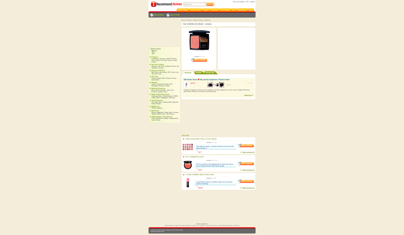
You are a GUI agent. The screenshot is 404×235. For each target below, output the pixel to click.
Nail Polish (155, 72)
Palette (167, 86)
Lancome (162, 58)
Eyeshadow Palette (163, 84)
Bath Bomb (159, 118)
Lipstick (154, 84)
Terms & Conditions (239, 1)
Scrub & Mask (156, 120)
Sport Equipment (157, 100)
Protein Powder (156, 103)
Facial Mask (155, 80)
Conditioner (168, 66)
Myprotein (175, 102)
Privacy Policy (179, 230)
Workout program (157, 108)
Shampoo (154, 66)
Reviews (189, 20)
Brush (174, 66)
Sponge (160, 92)
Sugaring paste (173, 118)
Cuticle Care (175, 72)
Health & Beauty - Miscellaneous (162, 117)
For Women (155, 58)
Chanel (157, 60)
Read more (248, 95)
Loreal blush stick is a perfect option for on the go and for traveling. (214, 183)
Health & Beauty (198, 20)
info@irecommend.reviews (157, 231)
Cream (153, 78)
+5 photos (228, 84)
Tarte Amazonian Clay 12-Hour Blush (201, 139)
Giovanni (160, 68)
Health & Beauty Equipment (160, 94)
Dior (153, 53)
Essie (159, 74)
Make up (188, 225)
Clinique (158, 78)
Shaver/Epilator (167, 96)
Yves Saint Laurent (166, 60)
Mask (163, 78)
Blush (153, 52)
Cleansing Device (157, 96)
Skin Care (155, 76)
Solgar (166, 112)
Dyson (158, 97)
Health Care (155, 111)
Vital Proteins (170, 114)
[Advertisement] (164, 34)
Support (252, 1)
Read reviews (159, 15)
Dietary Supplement (157, 112)
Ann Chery (155, 102)
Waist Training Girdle (165, 102)
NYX (171, 84)
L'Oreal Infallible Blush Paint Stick (200, 174)
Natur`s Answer (173, 112)
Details (198, 73)
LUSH (153, 118)
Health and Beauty (169, 225)
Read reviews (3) (248, 152)
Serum (174, 78)
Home (183, 20)
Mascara (161, 86)
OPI (169, 72)
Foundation (155, 86)
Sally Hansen (163, 72)
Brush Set (170, 90)
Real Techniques (161, 90)
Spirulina (154, 114)
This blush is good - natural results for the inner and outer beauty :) (215, 147)
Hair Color (161, 66)
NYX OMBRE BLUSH (195, 157)
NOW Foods (161, 114)
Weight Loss (156, 106)
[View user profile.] (186, 87)
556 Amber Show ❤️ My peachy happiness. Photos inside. (207, 79)
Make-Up (207, 20)
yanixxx (192, 83)
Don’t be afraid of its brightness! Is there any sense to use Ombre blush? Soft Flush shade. (214, 165)
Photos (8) (210, 73)
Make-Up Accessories (158, 88)
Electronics (236, 225)
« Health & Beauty (155, 49)
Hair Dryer (172, 97)
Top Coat (154, 74)
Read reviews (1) (248, 188)
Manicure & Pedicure (158, 70)
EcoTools (154, 92)
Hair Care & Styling (158, 64)
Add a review (175, 15)
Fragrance (155, 57)
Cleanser (168, 78)
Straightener (164, 97)
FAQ (247, 1)
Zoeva (165, 92)
